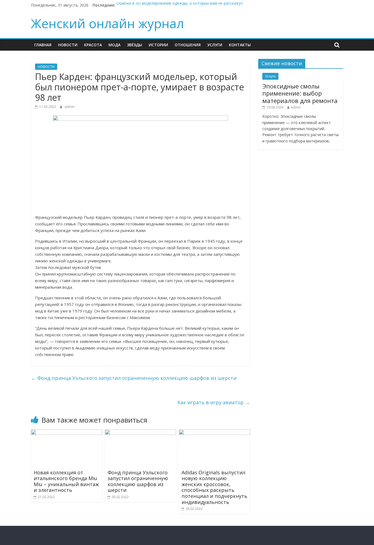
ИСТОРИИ (158, 44)
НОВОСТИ (67, 44)
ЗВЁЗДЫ (134, 44)
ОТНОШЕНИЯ (188, 44)
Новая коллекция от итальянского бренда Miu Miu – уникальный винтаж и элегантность (66, 481)
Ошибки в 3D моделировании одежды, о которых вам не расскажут (179, 5)
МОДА (114, 44)
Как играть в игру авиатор (213, 402)
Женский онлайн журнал (107, 23)
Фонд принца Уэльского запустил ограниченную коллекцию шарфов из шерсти (134, 378)
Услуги (214, 44)
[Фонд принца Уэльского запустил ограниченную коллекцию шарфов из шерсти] (140, 433)
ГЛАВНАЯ (42, 44)
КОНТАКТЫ (240, 44)
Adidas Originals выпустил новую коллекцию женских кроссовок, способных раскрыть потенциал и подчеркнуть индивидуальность (214, 487)
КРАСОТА (93, 44)
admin (69, 106)
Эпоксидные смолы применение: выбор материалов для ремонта (300, 93)
